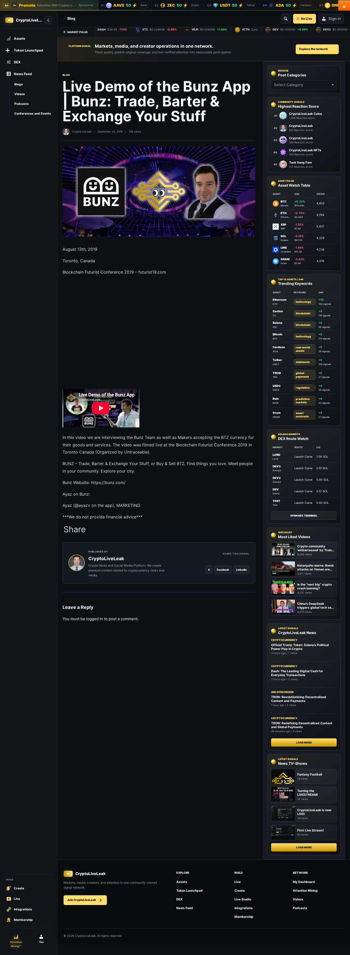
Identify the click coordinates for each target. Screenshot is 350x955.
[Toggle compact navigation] (48, 20)
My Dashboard (304, 882)
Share (75, 529)
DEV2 (277, 478)
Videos (298, 899)
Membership (243, 917)
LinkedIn (241, 569)
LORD (276, 455)
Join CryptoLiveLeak (81, 900)
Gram (277, 413)
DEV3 (277, 466)
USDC (277, 386)
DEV (276, 489)
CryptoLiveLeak (81, 131)
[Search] (286, 19)
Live (237, 882)
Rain (276, 398)
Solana (277, 323)
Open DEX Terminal (303, 515)
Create (239, 890)
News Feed (184, 908)
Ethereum (279, 299)
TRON (277, 373)
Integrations (243, 908)
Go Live (306, 19)
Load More (304, 742)
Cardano (279, 347)
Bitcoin (277, 334)
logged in (94, 618)
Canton (278, 311)
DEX (179, 899)
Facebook (223, 569)
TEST (276, 501)
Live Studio (242, 899)
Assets (181, 882)
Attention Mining (305, 890)
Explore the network (313, 49)
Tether (277, 360)
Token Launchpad (189, 890)
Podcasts (300, 908)
